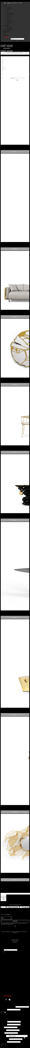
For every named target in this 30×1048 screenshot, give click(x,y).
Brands (6, 966)
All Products (6, 59)
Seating (8, 956)
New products (6, 61)
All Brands (9, 7)
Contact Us (15, 932)
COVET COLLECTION (10, 14)
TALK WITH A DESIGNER (15, 931)
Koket (8, 974)
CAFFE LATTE (9, 17)
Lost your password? (6, 1016)
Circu (8, 970)
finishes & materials (6, 931)
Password (4, 1009)
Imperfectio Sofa (15, 312)
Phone (2, 1033)
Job (2, 1027)
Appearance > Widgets (6, 885)
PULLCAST (8, 24)
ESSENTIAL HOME (9, 21)
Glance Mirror (15, 380)
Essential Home (10, 980)
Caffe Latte (9, 976)
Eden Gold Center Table (15, 710)
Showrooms (6, 25)
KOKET (8, 15)
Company (3, 1030)
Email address (5, 1039)
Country (3, 1036)
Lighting (5, 66)
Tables (5, 65)
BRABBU (8, 18)
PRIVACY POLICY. (10, 924)
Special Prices (7, 995)
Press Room (6, 35)
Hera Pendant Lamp (15, 244)
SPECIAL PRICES (6, 36)
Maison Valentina (11, 971)
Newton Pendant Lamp (15, 807)
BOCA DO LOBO (9, 8)
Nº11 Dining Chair (15, 448)
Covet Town (10, 987)
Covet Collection (11, 973)
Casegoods (6, 62)
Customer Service (23, 931)
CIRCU (8, 11)
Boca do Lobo (10, 967)
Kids (5, 68)
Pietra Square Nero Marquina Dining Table (15, 613)
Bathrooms (6, 69)
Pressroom (7, 994)
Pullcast (9, 983)
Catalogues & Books (7, 29)
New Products (8, 964)
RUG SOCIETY (9, 22)
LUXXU (8, 10)
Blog (5, 992)
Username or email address (8, 1006)
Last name (4, 1024)
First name (4, 1021)
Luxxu (8, 969)
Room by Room (6, 31)
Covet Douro (10, 985)
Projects (5, 32)
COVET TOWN (9, 28)
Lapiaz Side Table (15, 147)
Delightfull (9, 978)
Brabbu (9, 977)
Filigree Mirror (15, 875)
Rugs (8, 963)
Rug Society (10, 981)
